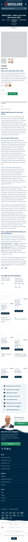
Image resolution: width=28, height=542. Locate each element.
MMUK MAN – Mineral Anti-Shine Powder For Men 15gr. (4, 372)
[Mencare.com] (13, 4)
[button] (2, 4)
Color (2, 85)
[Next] (25, 44)
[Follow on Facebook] (2, 449)
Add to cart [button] (4, 376)
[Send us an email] (7, 449)
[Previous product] (15, 24)
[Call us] (10, 449)
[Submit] (25, 8)
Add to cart (12, 93)
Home (3, 20)
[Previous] (3, 44)
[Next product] (13, 24)
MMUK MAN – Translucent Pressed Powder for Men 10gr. (4, 341)
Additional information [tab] (6, 108)
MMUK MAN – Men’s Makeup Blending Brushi (18, 371)
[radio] (6, 85)
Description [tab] (3, 103)
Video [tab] (2, 106)
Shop (8, 20)
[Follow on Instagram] (5, 449)
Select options (5, 313)
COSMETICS (14, 20)
